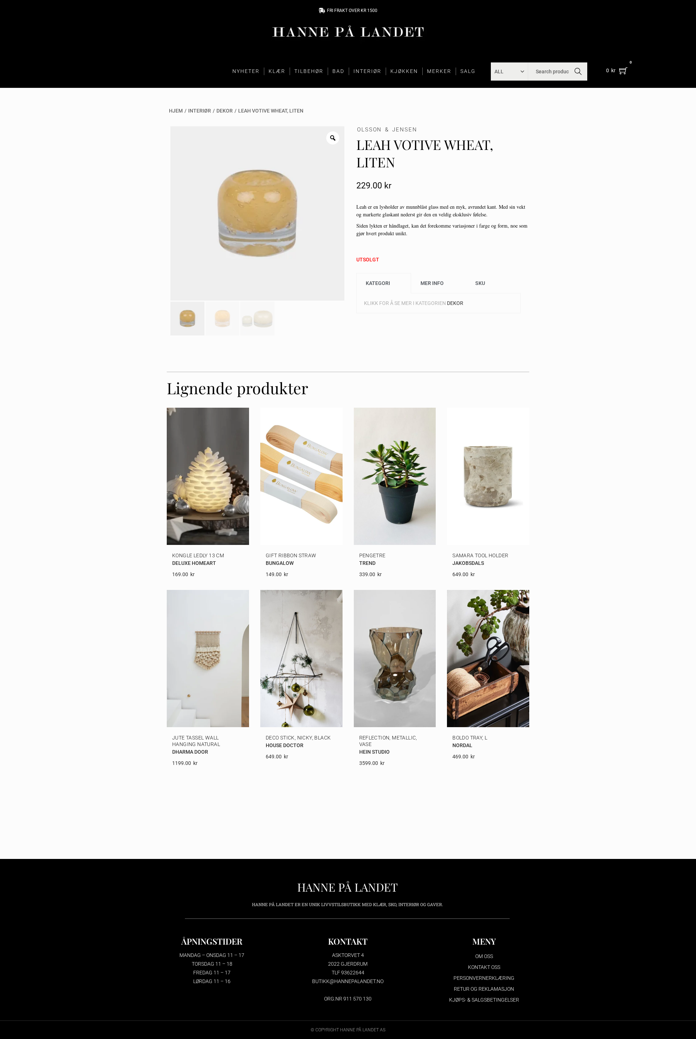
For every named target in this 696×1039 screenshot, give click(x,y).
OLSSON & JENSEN (387, 129)
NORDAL (462, 745)
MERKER (439, 71)
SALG (468, 71)
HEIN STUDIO (374, 751)
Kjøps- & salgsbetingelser (484, 1000)
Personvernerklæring (483, 978)
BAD (338, 71)
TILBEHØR (308, 71)
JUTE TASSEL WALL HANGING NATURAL (196, 741)
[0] (623, 70)
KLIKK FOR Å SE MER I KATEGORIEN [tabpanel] (413, 303)
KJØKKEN (404, 71)
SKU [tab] (480, 283)
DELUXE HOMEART (194, 563)
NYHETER (246, 71)
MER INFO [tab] (432, 283)
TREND (367, 563)
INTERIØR (367, 71)
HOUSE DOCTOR (284, 745)
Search (578, 71)
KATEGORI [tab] (378, 283)
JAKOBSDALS (468, 563)
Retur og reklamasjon (484, 989)
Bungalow (280, 563)
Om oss (484, 956)
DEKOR (224, 111)
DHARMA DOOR (190, 751)
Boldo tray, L (469, 738)
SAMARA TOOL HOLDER (480, 555)
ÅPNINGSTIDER (212, 941)
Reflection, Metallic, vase (388, 741)
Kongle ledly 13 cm (198, 555)
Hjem (176, 111)
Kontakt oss (484, 967)
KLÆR (277, 71)
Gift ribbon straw (291, 555)
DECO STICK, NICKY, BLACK (298, 738)
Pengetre (372, 555)
